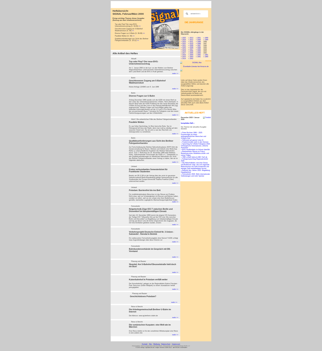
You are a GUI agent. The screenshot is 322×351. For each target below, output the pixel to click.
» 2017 (183, 53)
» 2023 (183, 41)
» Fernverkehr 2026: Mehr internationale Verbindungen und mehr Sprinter (195, 175)
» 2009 (190, 45)
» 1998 (198, 43)
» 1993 (198, 53)
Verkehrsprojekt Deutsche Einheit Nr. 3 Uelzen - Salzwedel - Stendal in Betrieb (151, 233)
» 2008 (190, 47)
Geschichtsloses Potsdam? (143, 296)
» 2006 (190, 51)
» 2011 (190, 41)
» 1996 (198, 47)
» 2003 (190, 57)
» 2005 (190, 53)
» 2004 (190, 55)
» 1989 (205, 40)
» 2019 (183, 49)
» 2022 (183, 43)
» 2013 (190, 38)
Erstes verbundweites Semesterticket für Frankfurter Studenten (148, 170)
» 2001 (198, 38)
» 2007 (190, 49)
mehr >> (175, 73)
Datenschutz (165, 344)
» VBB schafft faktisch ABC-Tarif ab (194, 157)
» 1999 (198, 41)
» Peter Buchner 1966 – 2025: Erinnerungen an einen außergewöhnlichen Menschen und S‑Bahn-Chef (193, 135)
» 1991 (198, 57)
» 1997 (198, 45)
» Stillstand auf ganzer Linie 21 (192, 140)
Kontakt (145, 344)
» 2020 (183, 47)
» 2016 (183, 55)
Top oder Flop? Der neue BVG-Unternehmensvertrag (143, 62)
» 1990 (205, 38)
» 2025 (183, 38)
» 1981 (205, 55)
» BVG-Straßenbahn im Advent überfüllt (195, 149)
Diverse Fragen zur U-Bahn (142, 96)
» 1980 (205, 57)
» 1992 (198, 55)
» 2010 (190, 43)
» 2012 (190, 40)
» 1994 (198, 51)
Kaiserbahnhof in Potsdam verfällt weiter (148, 279)
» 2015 (183, 57)
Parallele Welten (136, 122)
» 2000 (198, 40)
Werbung (156, 344)
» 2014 (183, 58)
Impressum (176, 344)
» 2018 (183, 51)
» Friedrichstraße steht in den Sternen (194, 142)
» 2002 (190, 58)
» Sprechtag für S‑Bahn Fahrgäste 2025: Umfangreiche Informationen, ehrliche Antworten (195, 146)
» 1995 (198, 49)
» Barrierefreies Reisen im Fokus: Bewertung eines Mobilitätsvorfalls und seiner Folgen (195, 153)
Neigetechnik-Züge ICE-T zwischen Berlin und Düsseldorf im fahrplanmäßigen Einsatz (151, 210)
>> (140, 26)
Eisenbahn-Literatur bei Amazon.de (196, 66)
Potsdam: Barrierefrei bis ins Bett (144, 190)
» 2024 (183, 40)
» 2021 (183, 45)
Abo (150, 344)
